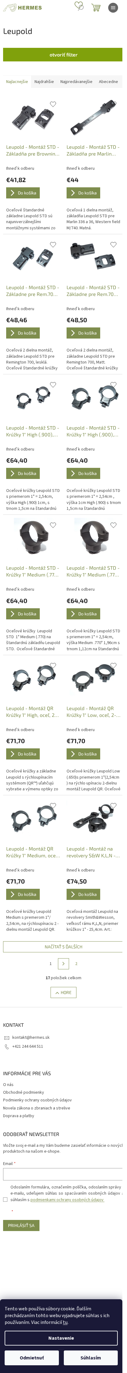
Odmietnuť (32, 1357)
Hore (66, 992)
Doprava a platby (18, 1116)
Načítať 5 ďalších (63, 946)
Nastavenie (61, 1338)
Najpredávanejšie (76, 82)
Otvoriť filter (64, 54)
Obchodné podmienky (23, 1092)
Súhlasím (90, 1357)
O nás (8, 1085)
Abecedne (108, 82)
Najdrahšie (44, 82)
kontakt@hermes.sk (31, 1037)
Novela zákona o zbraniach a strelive (36, 1108)
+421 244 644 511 (27, 1046)
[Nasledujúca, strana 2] (63, 963)
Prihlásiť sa (21, 1225)
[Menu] (113, 8)
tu (65, 1322)
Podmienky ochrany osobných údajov (37, 1100)
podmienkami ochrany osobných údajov (67, 1200)
